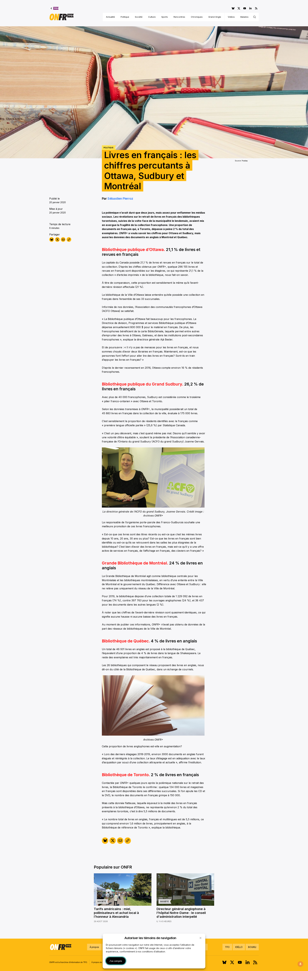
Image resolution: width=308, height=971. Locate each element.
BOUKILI (252, 947)
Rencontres (179, 17)
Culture (152, 17)
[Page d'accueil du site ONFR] (61, 17)
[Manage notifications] (300, 964)
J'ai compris (115, 961)
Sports (164, 17)
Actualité (110, 17)
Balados (244, 17)
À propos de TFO (98, 962)
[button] (200, 938)
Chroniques (197, 17)
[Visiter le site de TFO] (54, 8)
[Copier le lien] (69, 239)
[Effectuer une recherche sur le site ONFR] (254, 17)
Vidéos (231, 17)
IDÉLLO (238, 947)
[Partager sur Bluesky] (51, 239)
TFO (227, 947)
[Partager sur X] (57, 239)
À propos (94, 947)
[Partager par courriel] (63, 239)
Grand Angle (214, 17)
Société (138, 17)
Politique (125, 17)
